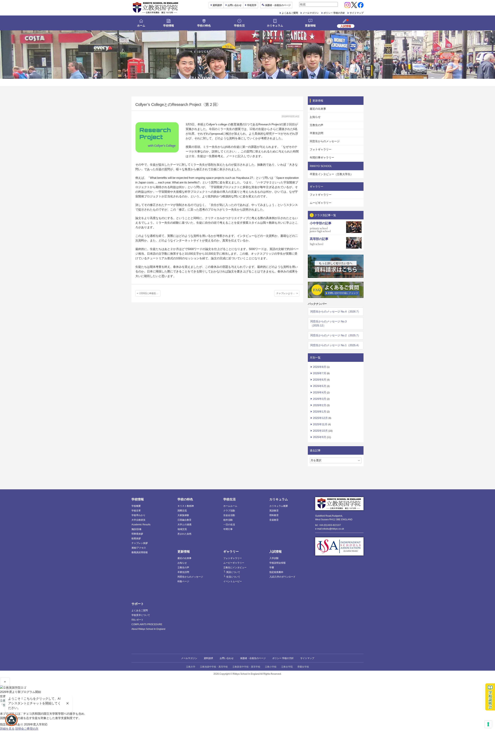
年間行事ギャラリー (322, 157)
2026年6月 (319, 379)
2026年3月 (319, 398)
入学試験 (274, 558)
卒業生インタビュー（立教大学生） (331, 174)
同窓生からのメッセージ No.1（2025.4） (335, 345)
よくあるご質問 (290, 13)
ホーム (141, 25)
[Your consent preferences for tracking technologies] (488, 724)
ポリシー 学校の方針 (334, 13)
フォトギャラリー (320, 149)
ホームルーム (230, 506)
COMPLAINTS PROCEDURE (146, 624)
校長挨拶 (136, 538)
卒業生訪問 (316, 133)
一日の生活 (229, 524)
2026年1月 (319, 411)
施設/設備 (136, 529)
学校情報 (168, 25)
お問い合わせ (235, 5)
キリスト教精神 (186, 506)
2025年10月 (320, 430)
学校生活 (239, 25)
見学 (251, 5)
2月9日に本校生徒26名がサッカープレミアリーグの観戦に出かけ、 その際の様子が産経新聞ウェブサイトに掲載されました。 (149, 293)
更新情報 (310, 25)
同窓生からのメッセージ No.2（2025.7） (335, 335)
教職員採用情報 (139, 552)
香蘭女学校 (303, 666)
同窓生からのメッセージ (325, 141)
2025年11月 (320, 424)
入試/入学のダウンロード (282, 576)
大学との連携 (184, 524)
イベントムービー (232, 581)
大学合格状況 (138, 520)
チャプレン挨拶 (139, 543)
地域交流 (182, 529)
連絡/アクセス (138, 547)
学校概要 (136, 506)
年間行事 (228, 529)
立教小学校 (271, 666)
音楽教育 (274, 520)
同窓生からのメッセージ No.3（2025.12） (328, 323)
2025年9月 (319, 437)
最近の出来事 (318, 108)
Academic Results (140, 524)
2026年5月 (319, 386)
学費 (271, 567)
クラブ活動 (229, 510)
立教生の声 (316, 125)
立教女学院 (287, 666)
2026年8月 (319, 366)
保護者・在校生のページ (253, 658)
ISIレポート (137, 619)
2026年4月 (319, 392)
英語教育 (274, 510)
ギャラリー (231, 551)
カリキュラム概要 (278, 506)
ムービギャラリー (320, 202)
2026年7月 (319, 373)
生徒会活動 (229, 515)
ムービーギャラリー (233, 563)
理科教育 (274, 515)
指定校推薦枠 (276, 572)
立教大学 (190, 666)
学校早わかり (138, 515)
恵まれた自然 (184, 533)
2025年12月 (320, 417)
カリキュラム (275, 25)
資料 (217, 5)
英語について (233, 572)
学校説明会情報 (277, 563)
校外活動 (228, 520)
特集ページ (183, 581)
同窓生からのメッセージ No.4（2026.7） (335, 311)
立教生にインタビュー (235, 567)
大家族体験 (183, 515)
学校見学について (140, 615)
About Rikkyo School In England (148, 629)
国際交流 (182, 510)
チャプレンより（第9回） (287, 293)
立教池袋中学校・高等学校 (214, 666)
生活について (233, 576)
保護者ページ (278, 5)
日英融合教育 (184, 520)
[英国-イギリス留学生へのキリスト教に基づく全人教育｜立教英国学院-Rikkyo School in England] (155, 8)
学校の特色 (204, 25)
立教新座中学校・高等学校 (246, 666)
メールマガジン (311, 13)
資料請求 (208, 658)
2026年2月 (319, 405)
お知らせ (315, 116)
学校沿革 (136, 510)
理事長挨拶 (137, 533)
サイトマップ (357, 13)
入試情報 (275, 551)
